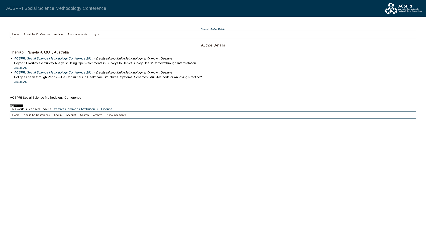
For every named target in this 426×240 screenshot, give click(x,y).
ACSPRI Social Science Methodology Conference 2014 (54, 58)
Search (204, 29)
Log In (95, 34)
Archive (58, 34)
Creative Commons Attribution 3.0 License (82, 109)
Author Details (218, 29)
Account (71, 115)
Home (15, 34)
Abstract (21, 67)
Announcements (77, 34)
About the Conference (37, 34)
